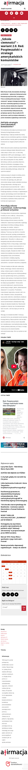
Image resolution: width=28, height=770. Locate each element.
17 (10, 572)
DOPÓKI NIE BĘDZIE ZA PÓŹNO (13, 473)
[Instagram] (16, 13)
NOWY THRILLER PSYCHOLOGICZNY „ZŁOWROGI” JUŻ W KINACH (13, 517)
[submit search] (24, 8)
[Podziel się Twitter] (7, 30)
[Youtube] (21, 13)
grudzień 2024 (14, 561)
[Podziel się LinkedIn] (11, 30)
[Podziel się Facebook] (3, 30)
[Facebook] (6, 13)
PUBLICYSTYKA (6, 35)
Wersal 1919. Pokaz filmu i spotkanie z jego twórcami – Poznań (12, 539)
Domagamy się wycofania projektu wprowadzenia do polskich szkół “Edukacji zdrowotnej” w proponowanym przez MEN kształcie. (13, 528)
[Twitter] (11, 13)
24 (10, 575)
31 (10, 578)
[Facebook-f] (4, 594)
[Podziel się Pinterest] (16, 30)
